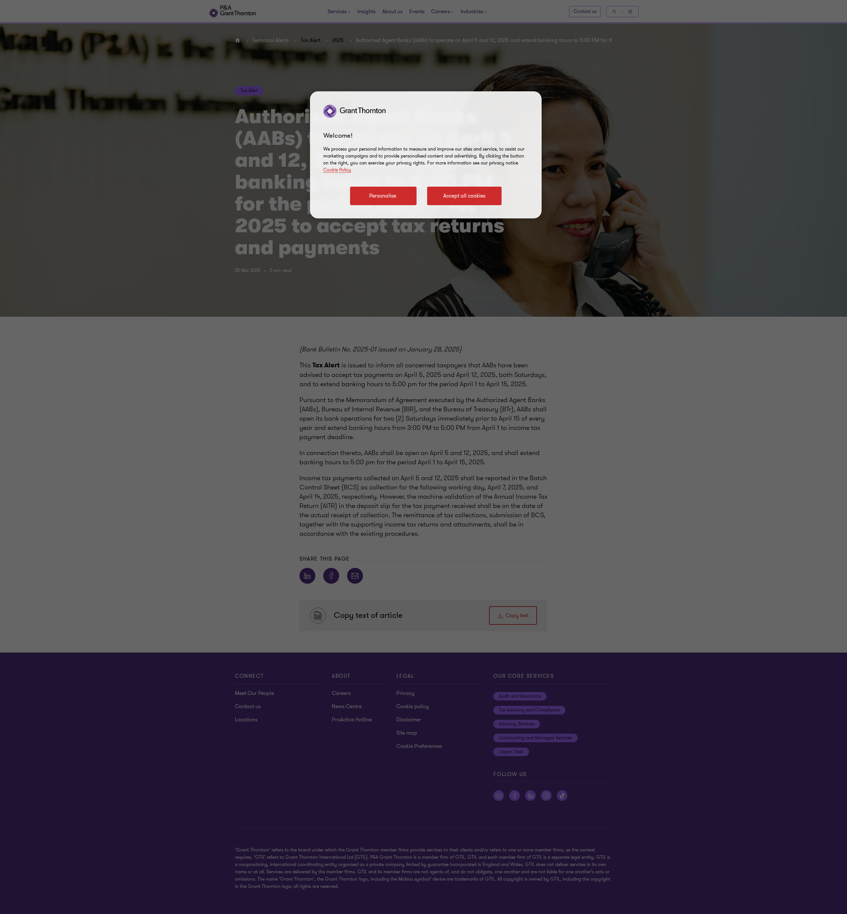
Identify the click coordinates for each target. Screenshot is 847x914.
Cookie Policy (337, 170)
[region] (426, 154)
